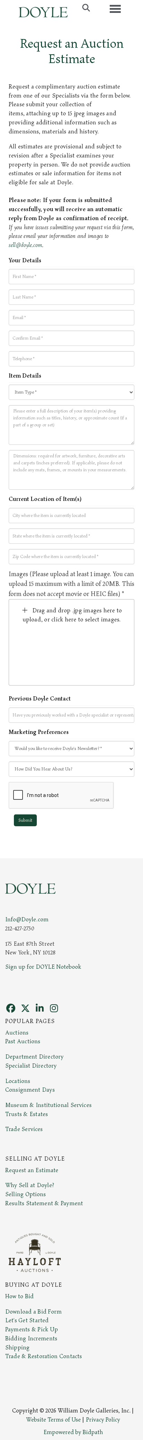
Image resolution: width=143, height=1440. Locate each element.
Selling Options (25, 1194)
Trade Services (24, 1129)
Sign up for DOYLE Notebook (43, 966)
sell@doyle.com (25, 245)
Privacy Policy (103, 1419)
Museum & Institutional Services (48, 1105)
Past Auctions (22, 1041)
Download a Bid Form (33, 1311)
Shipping (17, 1347)
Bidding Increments (31, 1338)
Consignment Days (30, 1089)
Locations (17, 1081)
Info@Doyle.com (27, 919)
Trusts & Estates (26, 1114)
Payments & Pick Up (31, 1329)
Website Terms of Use (53, 1419)
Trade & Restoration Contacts (43, 1356)
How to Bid (19, 1296)
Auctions (16, 1032)
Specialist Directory (31, 1065)
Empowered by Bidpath (73, 1432)
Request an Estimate (32, 1170)
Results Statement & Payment (44, 1203)
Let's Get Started (27, 1320)
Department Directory (34, 1056)
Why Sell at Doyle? (29, 1185)
